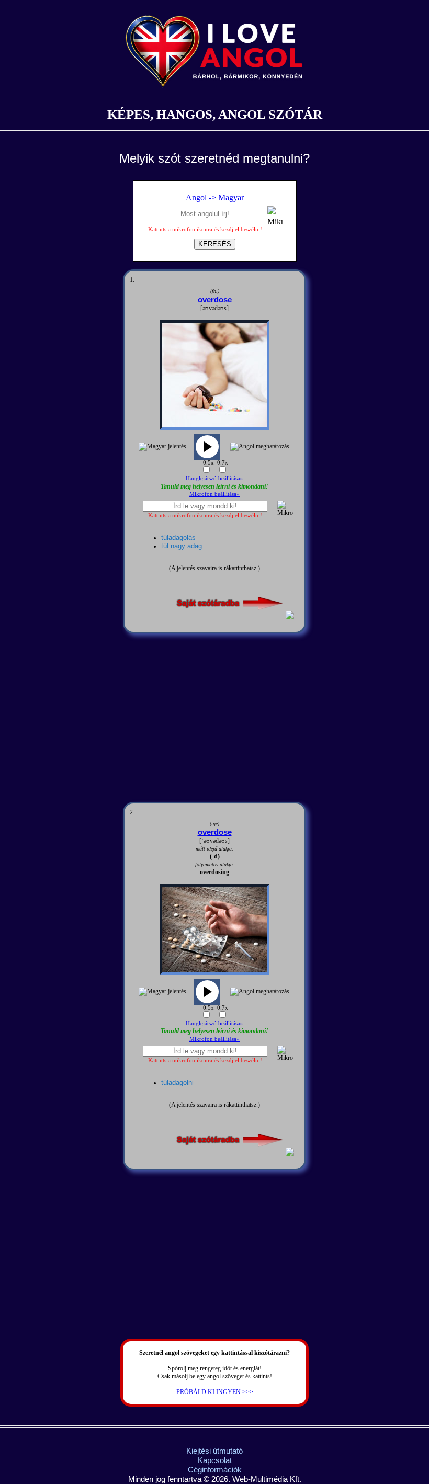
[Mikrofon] (275, 218)
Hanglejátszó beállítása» (214, 478)
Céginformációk (215, 1469)
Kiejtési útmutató (214, 1450)
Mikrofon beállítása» (214, 494)
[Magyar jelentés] (162, 447)
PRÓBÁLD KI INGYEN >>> (214, 1392)
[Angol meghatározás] (259, 447)
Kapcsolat (215, 1460)
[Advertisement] (214, 717)
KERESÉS (214, 244)
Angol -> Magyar (215, 197)
